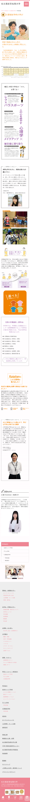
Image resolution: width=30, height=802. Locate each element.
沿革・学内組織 (7, 639)
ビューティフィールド (9, 699)
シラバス (5, 643)
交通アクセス (6, 650)
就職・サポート (6, 657)
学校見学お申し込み (8, 595)
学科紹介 (6, 10)
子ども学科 (6, 551)
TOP (2, 10)
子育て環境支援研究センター (10, 746)
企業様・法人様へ (7, 628)
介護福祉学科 (13, 10)
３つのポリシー (7, 641)
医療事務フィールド (8, 696)
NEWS (4, 716)
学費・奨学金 (6, 600)
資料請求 (5, 727)
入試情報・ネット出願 (9, 597)
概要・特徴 (6, 636)
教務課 (5, 618)
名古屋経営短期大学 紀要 (9, 742)
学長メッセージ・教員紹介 (10, 671)
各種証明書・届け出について (10, 609)
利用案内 (5, 616)
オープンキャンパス (27, 800)
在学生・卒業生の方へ (8, 607)
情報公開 (5, 734)
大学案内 (5, 634)
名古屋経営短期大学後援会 (10, 749)
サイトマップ (6, 764)
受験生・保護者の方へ (8, 590)
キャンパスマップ (8, 648)
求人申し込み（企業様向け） (10, 630)
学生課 (5, 621)
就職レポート (6, 664)
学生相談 (5, 614)
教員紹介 (7, 560)
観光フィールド (7, 694)
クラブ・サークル (8, 646)
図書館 (4, 760)
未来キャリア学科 (8, 547)
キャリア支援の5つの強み (10, 662)
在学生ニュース (7, 611)
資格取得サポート (8, 660)
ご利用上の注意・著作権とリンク (12, 768)
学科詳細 (7, 558)
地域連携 (5, 753)
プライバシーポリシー (8, 772)
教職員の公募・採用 (8, 738)
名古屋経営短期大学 (11, 4)
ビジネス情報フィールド (9, 692)
